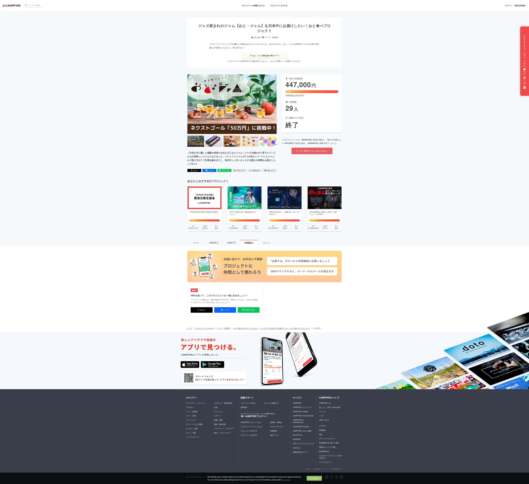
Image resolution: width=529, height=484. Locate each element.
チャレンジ (218, 411)
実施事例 (273, 431)
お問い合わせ (324, 420)
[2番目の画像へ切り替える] (213, 141)
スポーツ (217, 415)
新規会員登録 (520, 5)
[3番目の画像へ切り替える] (232, 141)
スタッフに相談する (271, 403)
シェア (210, 170)
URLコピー (241, 170)
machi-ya (296, 448)
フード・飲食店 (271, 37)
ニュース (322, 411)
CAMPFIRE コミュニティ (302, 407)
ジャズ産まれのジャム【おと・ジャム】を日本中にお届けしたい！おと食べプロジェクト (271, 328)
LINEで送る (226, 170)
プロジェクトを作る (248, 403)
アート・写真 (191, 432)
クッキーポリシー (325, 462)
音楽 (215, 407)
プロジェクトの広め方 (249, 435)
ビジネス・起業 (192, 428)
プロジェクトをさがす (279, 5)
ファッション (191, 420)
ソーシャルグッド (192, 437)
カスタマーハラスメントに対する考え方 (330, 456)
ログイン (508, 5)
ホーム (196, 242)
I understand (314, 478)
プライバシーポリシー (327, 438)
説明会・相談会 (276, 422)
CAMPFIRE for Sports (301, 426)
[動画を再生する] (232, 104)
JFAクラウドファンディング (303, 443)
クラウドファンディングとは (251, 426)
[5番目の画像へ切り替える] (268, 141)
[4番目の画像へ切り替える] (250, 141)
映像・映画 (218, 420)
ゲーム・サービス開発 (194, 424)
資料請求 (244, 407)
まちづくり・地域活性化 (223, 403)
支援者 (231, 242)
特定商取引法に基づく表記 (329, 443)
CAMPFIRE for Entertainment (298, 421)
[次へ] (273, 104)
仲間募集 (249, 242)
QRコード (271, 170)
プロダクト (190, 407)
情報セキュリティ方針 (327, 447)
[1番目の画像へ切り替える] (195, 141)
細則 (320, 434)
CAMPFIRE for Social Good (303, 415)
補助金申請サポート (300, 452)
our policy (286, 479)
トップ (189, 328)
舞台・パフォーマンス (222, 432)
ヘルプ (321, 415)
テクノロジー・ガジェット (196, 403)
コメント (267, 242)
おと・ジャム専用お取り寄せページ (266, 55)
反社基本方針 (324, 451)
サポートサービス (277, 426)
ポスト (195, 170)
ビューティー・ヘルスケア (224, 428)
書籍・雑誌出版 (220, 424)
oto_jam (257, 37)
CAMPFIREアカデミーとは (251, 422)
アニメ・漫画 (191, 415)
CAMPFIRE (297, 403)
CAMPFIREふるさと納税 (302, 431)
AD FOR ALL (298, 435)
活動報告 (213, 242)
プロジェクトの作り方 (249, 431)
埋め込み (256, 170)
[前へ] (190, 104)
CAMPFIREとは (325, 403)
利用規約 (322, 430)
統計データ (274, 435)
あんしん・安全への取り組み (330, 407)
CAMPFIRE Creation (300, 411)
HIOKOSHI (297, 439)
